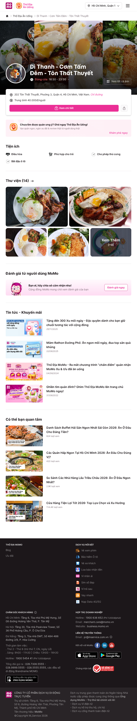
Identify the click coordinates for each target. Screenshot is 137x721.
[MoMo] (7, 16)
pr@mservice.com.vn (96, 637)
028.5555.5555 (36, 667)
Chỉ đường (97, 94)
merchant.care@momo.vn (99, 621)
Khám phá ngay (118, 132)
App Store (87, 655)
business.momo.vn (98, 626)
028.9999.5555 (15, 667)
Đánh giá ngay (116, 287)
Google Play (110, 655)
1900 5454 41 (24, 658)
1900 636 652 (103, 617)
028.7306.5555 (34, 663)
